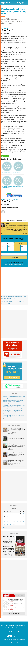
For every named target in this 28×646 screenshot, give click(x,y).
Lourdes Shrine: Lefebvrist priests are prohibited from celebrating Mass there (16, 438)
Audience (11, 625)
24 (17, 521)
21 (7, 521)
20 (4, 521)
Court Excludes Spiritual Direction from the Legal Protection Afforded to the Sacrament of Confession (13, 402)
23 (14, 521)
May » (7, 527)
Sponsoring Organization (20, 625)
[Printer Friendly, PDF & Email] (5, 156)
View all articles (5, 216)
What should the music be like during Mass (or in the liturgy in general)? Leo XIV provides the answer (16, 454)
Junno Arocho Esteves (19, 26)
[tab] (8, 595)
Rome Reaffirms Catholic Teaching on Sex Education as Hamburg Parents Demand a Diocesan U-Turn (16, 462)
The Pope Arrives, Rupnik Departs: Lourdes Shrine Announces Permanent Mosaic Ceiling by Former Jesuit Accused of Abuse (16, 430)
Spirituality (4, 28)
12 (23, 516)
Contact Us (20, 628)
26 (23, 521)
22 (10, 521)
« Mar (4, 527)
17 (17, 519)
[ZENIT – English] (8, 2)
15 (10, 519)
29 (10, 524)
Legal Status (8, 628)
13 (4, 519)
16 (14, 519)
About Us (3, 625)
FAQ (7, 625)
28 (7, 524)
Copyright (14, 628)
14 (7, 519)
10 (17, 516)
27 (4, 524)
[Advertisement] (14, 285)
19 (23, 519)
